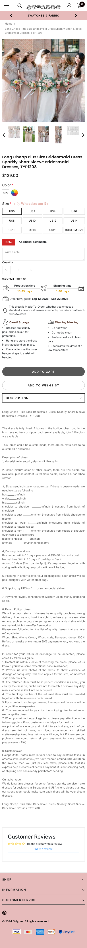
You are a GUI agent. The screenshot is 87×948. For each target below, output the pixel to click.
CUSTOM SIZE (74, 230)
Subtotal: (8, 279)
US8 (12, 220)
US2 (32, 211)
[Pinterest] (4, 912)
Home (8, 23)
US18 (32, 230)
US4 (53, 211)
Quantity (7, 262)
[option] (43, 15)
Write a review (43, 849)
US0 (12, 211)
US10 (32, 220)
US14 (74, 220)
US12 (53, 220)
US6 (74, 211)
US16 (11, 230)
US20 (52, 230)
